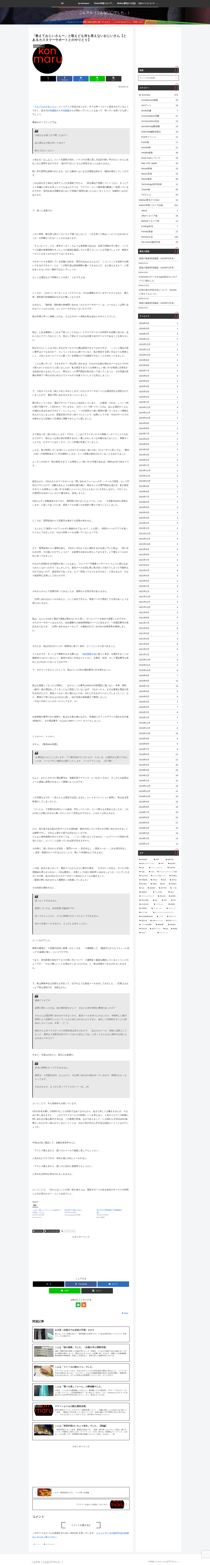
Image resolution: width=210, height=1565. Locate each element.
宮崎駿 (66, 110)
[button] (113, 78)
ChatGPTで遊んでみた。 (73, 1210)
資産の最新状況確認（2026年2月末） (157, 267)
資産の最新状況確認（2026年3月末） (157, 258)
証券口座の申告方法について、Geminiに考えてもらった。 (157, 292)
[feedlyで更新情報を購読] (78, 1304)
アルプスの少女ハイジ (45, 106)
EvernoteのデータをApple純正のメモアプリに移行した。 (158, 279)
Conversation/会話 (53, 1231)
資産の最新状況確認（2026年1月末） (157, 303)
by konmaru (39, 1231)
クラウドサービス (69, 1231)
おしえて (47, 159)
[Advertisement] (81, 95)
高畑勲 (53, 110)
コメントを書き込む (81, 1525)
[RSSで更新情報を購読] (83, 1304)
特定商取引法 (89, 654)
